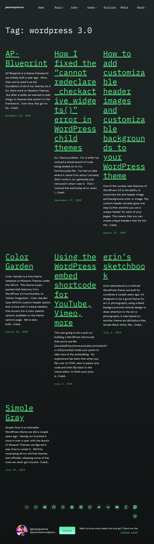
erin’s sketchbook (124, 266)
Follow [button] (67, 530)
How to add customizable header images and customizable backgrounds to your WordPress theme (124, 114)
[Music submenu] (63, 7)
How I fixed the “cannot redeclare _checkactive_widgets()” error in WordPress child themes (75, 100)
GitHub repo (129, 532)
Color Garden (19, 261)
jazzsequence (14, 7)
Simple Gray (19, 412)
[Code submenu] (78, 7)
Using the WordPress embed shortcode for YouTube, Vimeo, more (75, 289)
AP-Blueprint (26, 58)
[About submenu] (145, 7)
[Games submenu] (96, 7)
